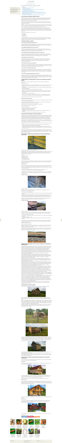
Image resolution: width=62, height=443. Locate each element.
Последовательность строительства (28, 10)
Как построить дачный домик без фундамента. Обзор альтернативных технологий (33, 12)
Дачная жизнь (31, 1)
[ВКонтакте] (24, 416)
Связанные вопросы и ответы (27, 8)
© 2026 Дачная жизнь (12, 440)
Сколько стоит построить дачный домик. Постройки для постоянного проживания (33, 14)
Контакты (24, 440)
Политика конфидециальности (26, 441)
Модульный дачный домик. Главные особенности (29, 11)
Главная (27, 3)
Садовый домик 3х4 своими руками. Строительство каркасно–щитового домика (33, 9)
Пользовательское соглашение (28, 440)
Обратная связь (38, 440)
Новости (30, 3)
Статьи (34, 3)
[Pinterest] (30, 416)
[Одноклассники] (37, 416)
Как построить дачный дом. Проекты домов (28, 7)
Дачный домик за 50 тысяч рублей (27, 13)
